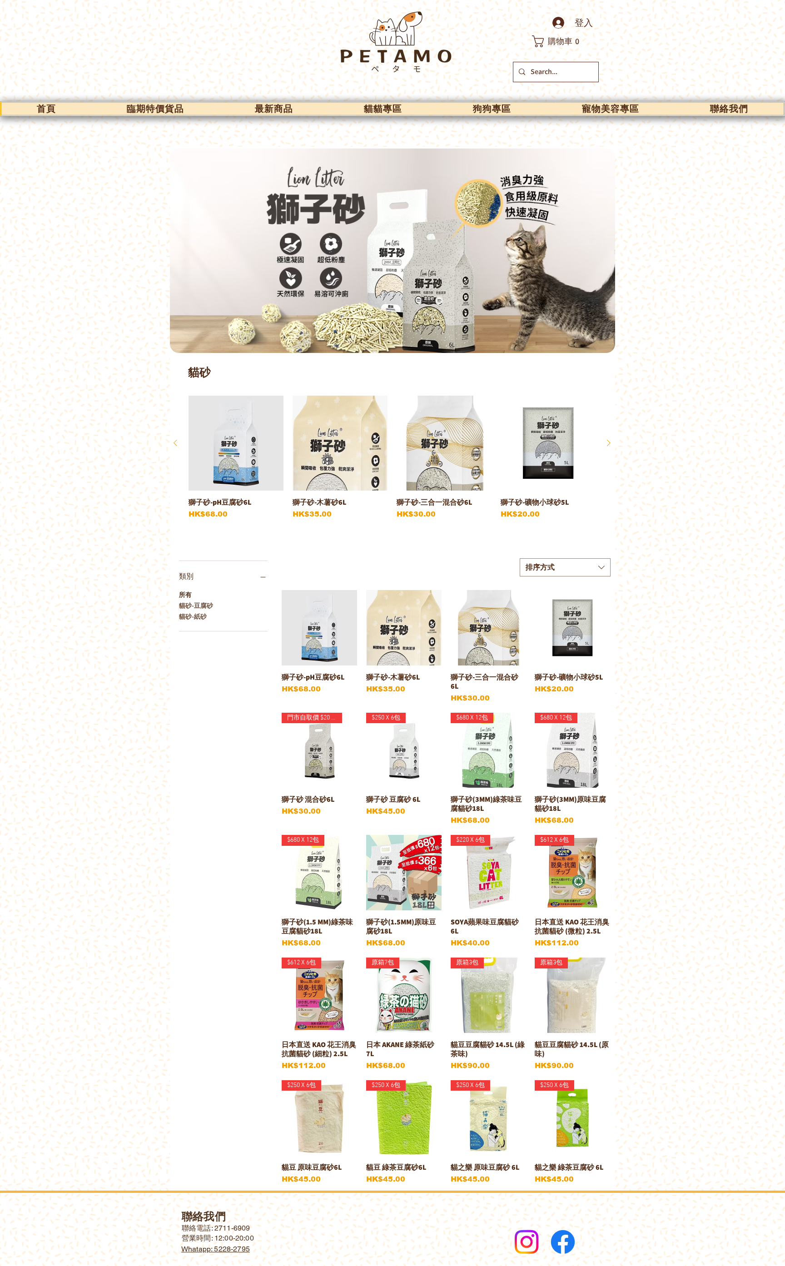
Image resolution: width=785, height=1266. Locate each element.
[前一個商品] (175, 442)
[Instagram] (526, 1242)
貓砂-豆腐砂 (196, 605)
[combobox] (565, 567)
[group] (392, 462)
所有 (185, 595)
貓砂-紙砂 (193, 616)
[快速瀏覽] (236, 443)
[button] (560, 41)
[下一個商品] (608, 442)
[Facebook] (563, 1242)
